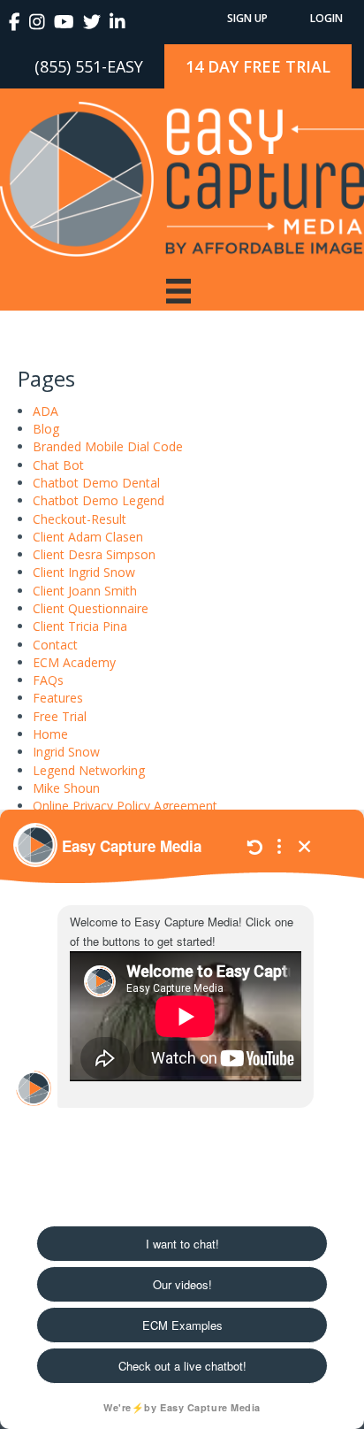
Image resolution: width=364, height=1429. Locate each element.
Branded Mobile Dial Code (108, 446)
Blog (46, 428)
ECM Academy (74, 662)
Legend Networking (89, 770)
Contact (55, 644)
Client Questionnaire (90, 608)
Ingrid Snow (66, 751)
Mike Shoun (66, 788)
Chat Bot (58, 465)
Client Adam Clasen (88, 536)
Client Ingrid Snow (84, 572)
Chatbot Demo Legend (98, 500)
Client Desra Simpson (94, 554)
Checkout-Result (79, 519)
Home (50, 734)
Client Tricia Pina (80, 626)
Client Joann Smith (85, 590)
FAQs (48, 680)
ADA (45, 411)
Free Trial (60, 716)
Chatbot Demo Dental (96, 482)
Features (58, 697)
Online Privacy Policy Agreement (125, 805)
